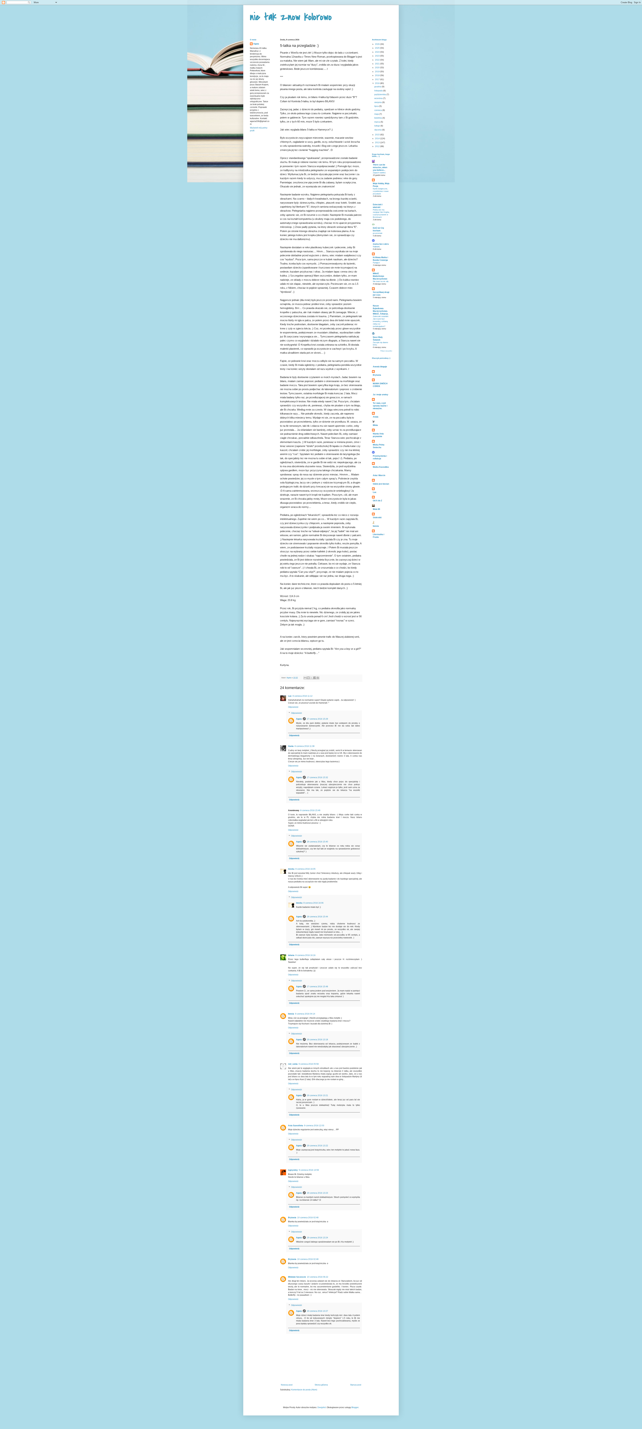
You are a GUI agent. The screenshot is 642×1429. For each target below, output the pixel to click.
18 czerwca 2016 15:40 (317, 842)
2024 (377, 52)
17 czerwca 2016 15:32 (317, 777)
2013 (377, 142)
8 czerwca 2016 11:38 (304, 746)
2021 (377, 64)
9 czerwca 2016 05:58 (309, 1064)
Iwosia (291, 1014)
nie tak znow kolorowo (291, 17)
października (380, 94)
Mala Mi (376, 509)
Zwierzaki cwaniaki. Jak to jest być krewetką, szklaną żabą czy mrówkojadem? (381, 321)
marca (377, 122)
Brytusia (292, 1217)
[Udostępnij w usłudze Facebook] (314, 677)
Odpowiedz (293, 707)
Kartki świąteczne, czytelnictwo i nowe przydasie (381, 191)
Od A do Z (377, 500)
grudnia (378, 86)
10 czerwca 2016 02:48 (307, 1217)
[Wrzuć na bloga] (308, 677)
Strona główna (321, 1385)
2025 (377, 48)
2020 (377, 67)
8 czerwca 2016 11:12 (302, 696)
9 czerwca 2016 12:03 (314, 1125)
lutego (377, 126)
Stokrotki (377, 517)
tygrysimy (293, 1170)
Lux (290, 696)
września (378, 98)
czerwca (378, 110)
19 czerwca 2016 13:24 (317, 1237)
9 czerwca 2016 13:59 (309, 1170)
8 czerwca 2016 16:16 (305, 955)
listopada (378, 90)
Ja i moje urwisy (380, 394)
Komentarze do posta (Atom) (304, 1390)
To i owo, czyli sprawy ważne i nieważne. (380, 406)
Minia (375, 425)
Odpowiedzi (296, 713)
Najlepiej (376, 247)
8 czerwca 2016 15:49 (310, 810)
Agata (299, 719)
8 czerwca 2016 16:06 (313, 903)
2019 (377, 71)
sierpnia (378, 102)
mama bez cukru (381, 244)
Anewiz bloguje (380, 366)
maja (376, 114)
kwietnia (378, 118)
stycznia (378, 130)
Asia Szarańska (295, 1125)
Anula (375, 417)
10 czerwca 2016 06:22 (317, 1277)
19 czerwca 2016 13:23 (317, 1193)
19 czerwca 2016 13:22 (317, 1145)
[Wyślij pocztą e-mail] (305, 677)
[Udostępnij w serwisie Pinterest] (317, 677)
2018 (377, 75)
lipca (376, 106)
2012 (377, 146)
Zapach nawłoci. (379, 173)
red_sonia (293, 1064)
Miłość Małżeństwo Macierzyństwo (380, 276)
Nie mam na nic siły (381, 281)
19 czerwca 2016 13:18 (317, 1039)
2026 (377, 44)
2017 (377, 79)
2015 (377, 134)
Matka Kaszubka (381, 467)
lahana (291, 955)
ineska (291, 869)
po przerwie (377, 233)
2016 (377, 83)
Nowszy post (286, 1385)
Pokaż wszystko (386, 351)
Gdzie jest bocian (381, 484)
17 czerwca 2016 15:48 (317, 986)
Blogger (354, 1407)
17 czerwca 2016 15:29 (317, 719)
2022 (377, 60)
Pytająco (376, 263)
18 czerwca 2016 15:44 (317, 916)
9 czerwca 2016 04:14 (305, 1014)
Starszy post (355, 1385)
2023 (377, 56)
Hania (291, 746)
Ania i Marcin (379, 475)
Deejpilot (321, 1407)
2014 (377, 138)
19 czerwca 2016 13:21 (317, 1095)
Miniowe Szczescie (297, 1277)
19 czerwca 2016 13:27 (317, 1311)
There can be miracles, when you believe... (380, 167)
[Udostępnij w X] (311, 677)
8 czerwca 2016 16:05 (305, 869)
